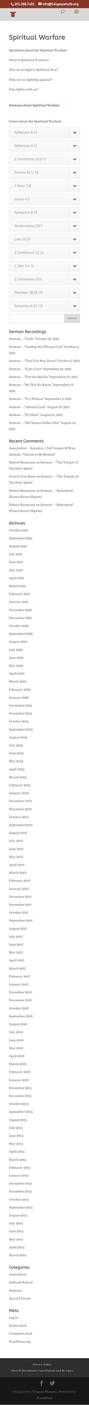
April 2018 (16, 865)
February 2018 (19, 881)
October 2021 (18, 530)
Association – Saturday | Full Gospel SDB (40, 448)
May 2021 (16, 570)
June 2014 (16, 1231)
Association (17, 1275)
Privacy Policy (42, 1365)
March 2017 (17, 969)
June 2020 (16, 658)
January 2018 (19, 889)
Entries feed (18, 1326)
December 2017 (20, 897)
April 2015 (16, 1152)
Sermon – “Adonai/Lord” (27, 407)
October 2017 (18, 913)
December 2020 (20, 610)
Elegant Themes (44, 1392)
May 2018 (16, 857)
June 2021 (16, 562)
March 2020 (17, 682)
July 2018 (16, 841)
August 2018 (18, 833)
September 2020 (21, 634)
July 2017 (16, 937)
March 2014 (17, 1255)
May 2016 (16, 1048)
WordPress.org (20, 1342)
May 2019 (16, 761)
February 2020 (19, 690)
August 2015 (18, 1120)
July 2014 (16, 1223)
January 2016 (19, 1080)
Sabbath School (21, 1283)
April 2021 (16, 578)
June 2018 (16, 849)
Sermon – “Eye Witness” (26, 399)
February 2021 (19, 594)
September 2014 (21, 1208)
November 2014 (20, 1192)
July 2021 (16, 554)
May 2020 (16, 666)
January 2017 (19, 984)
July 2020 (16, 650)
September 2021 (20, 538)
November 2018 (20, 809)
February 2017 (19, 977)
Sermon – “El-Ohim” (24, 415)
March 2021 (17, 586)
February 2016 (19, 1072)
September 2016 (21, 1016)
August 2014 (18, 1216)
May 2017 (16, 953)
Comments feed (20, 1334)
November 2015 (20, 1096)
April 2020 (16, 674)
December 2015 (20, 1088)
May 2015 (16, 1144)
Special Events (20, 1299)
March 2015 (17, 1160)
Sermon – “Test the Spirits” (29, 377)
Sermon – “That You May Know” (33, 361)
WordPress (45, 1398)
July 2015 (16, 1128)
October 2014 (19, 1200)
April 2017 (16, 960)
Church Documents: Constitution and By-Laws (42, 1371)
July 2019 (16, 745)
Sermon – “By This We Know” (30, 385)
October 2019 (19, 721)
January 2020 (19, 698)
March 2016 (17, 1064)
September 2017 (20, 921)
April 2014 (16, 1247)
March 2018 (17, 873)
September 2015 (21, 1112)
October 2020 (19, 626)
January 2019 (19, 793)
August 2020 (18, 642)
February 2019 (19, 785)
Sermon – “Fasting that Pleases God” (36, 347)
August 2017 (18, 929)
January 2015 (19, 1176)
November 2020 (20, 618)
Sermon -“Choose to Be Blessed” (32, 455)
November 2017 (20, 905)
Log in (13, 1318)
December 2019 (20, 706)
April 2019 (16, 769)
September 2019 (21, 730)
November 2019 (20, 714)
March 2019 (17, 777)
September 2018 (21, 825)
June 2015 (16, 1136)
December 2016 (20, 992)
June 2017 (16, 945)
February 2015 (19, 1168)
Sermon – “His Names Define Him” (34, 423)
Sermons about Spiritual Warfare (34, 105)
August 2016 (18, 1024)
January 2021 (19, 602)
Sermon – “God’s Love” (25, 369)
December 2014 (20, 1184)
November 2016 (20, 1000)
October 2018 (19, 817)
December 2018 (20, 801)
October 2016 (19, 1008)
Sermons (15, 1291)
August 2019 (18, 738)
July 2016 (16, 1032)
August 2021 (18, 546)
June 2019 (16, 753)
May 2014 (16, 1240)
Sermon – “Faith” (21, 339)
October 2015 (19, 1104)
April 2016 (16, 1056)
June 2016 (16, 1040)
